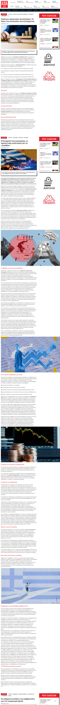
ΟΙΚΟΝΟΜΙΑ (29, 10)
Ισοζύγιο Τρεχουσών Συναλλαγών (20, 14)
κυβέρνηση (15, 694)
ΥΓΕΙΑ (41, 34)
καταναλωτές (31, 694)
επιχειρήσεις (4, 695)
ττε (8, 15)
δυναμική (26, 137)
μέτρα (9, 695)
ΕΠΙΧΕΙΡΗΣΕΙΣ (43, 10)
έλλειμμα (31, 14)
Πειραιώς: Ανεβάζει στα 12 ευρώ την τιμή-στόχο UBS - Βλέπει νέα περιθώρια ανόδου (46, 40)
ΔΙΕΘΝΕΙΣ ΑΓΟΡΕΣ (36, 11)
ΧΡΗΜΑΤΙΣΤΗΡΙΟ (51, 10)
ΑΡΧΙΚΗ (3, 10)
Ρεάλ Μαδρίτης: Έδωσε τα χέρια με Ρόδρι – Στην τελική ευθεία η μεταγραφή (46, 21)
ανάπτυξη (20, 137)
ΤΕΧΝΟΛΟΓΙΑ (15, 10)
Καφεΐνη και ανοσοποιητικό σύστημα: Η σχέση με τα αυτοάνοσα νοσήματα (45, 30)
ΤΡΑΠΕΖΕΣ (22, 10)
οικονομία (3, 15)
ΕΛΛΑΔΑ (9, 10)
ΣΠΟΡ (41, 25)
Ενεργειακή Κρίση (23, 694)
